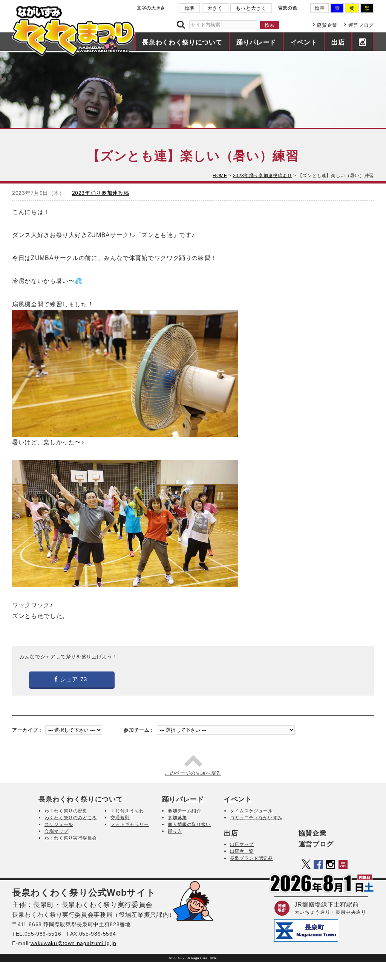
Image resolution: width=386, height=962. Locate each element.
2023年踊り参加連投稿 (100, 193)
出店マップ (242, 844)
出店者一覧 (242, 851)
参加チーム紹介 (184, 811)
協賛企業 (327, 25)
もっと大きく (251, 8)
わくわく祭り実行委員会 (70, 838)
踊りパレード (256, 42)
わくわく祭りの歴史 (65, 811)
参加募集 (177, 817)
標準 (189, 8)
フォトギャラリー (129, 824)
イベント (304, 42)
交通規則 (120, 817)
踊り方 (175, 831)
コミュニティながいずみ (256, 817)
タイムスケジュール (251, 811)
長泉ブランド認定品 (251, 858)
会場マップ (56, 831)
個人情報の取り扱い (189, 824)
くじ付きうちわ (127, 811)
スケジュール (58, 824)
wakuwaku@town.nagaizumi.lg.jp (73, 943)
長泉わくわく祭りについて (182, 42)
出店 (338, 42)
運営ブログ (361, 25)
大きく (215, 8)
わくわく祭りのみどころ (70, 817)
